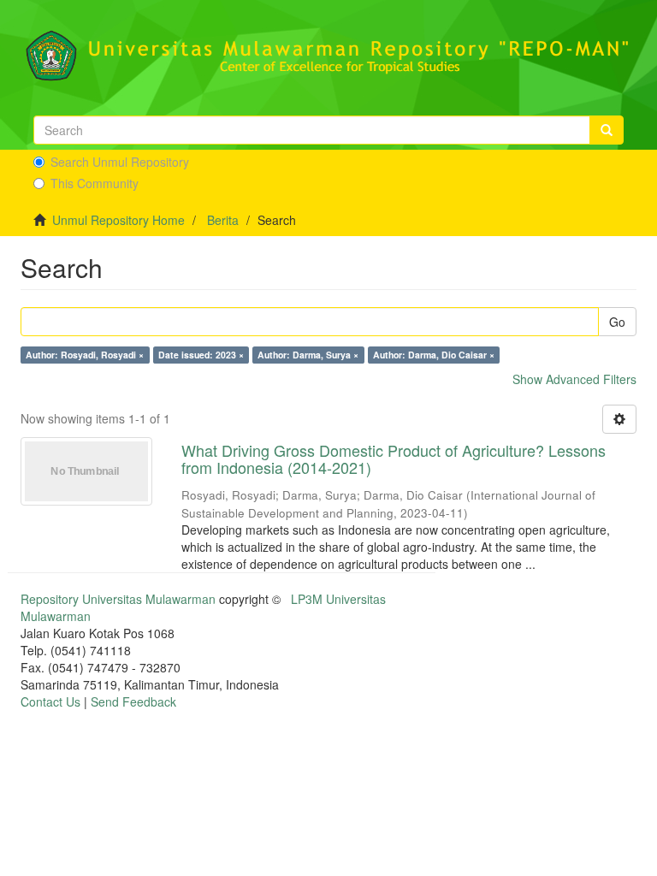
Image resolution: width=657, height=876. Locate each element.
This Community (94, 183)
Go (617, 321)
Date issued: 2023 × (201, 354)
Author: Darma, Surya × (307, 354)
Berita (223, 219)
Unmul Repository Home (118, 219)
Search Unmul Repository (119, 161)
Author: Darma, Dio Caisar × (433, 354)
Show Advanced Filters (574, 379)
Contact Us (50, 701)
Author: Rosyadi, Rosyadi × (85, 354)
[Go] (606, 130)
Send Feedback (133, 701)
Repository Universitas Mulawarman (118, 598)
